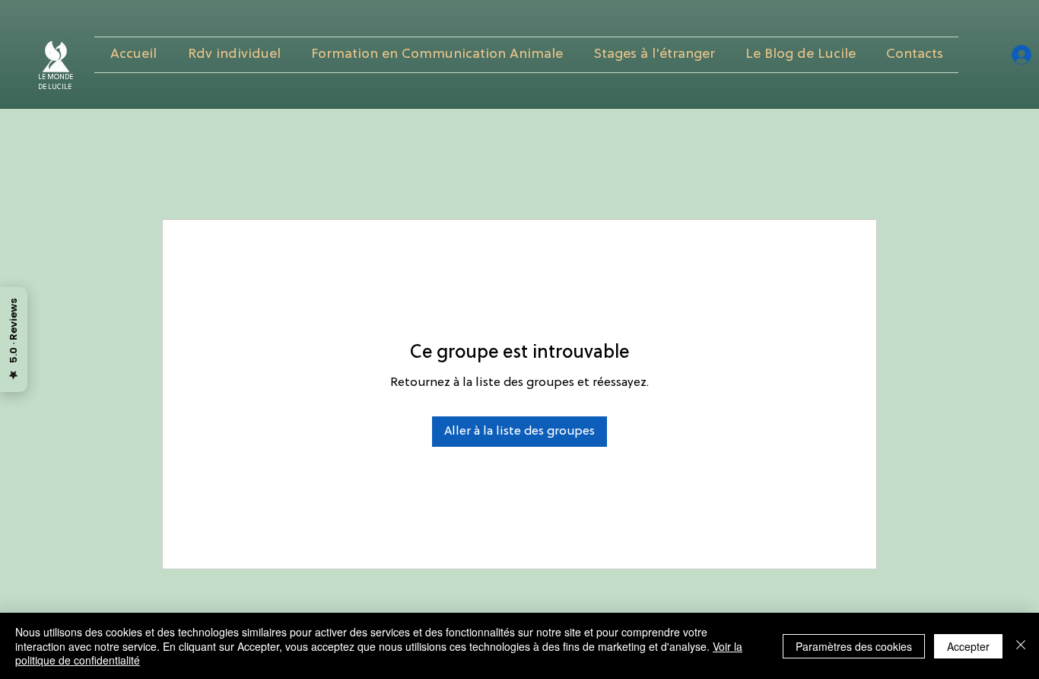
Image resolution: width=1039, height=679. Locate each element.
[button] (437, 54)
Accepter (968, 646)
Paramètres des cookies (854, 646)
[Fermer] (1021, 646)
